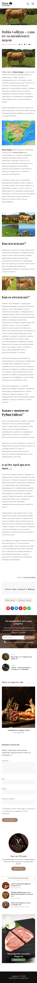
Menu (33, 4)
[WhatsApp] (29, 608)
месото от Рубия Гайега (15, 412)
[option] (18, 710)
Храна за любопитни (9, 44)
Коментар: (5, 761)
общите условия (27, 642)
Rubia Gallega (11, 600)
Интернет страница (8, 799)
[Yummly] (25, 608)
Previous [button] (29, 683)
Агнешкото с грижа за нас (18, 730)
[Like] (8, 608)
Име (3, 779)
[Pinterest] (20, 608)
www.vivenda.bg (29, 577)
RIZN (23, 976)
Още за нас (18, 868)
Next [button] (33, 683)
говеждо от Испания (25, 600)
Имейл (4, 789)
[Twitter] (16, 608)
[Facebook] (12, 608)
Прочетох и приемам (19, 642)
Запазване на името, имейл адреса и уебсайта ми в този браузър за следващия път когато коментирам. (18, 811)
